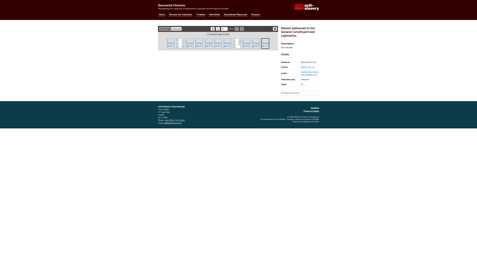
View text (177, 29)
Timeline (200, 14)
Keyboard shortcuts (291, 93)
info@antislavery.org (172, 123)
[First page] (213, 29)
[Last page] (242, 29)
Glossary (255, 14)
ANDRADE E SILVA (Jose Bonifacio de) (309, 73)
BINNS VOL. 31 (308, 67)
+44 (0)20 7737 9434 (174, 120)
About (162, 14)
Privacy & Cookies (311, 111)
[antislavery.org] (306, 6)
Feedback (315, 108)
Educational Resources (235, 14)
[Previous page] (218, 29)
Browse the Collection (180, 14)
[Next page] (237, 29)
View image (165, 29)
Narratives (214, 14)
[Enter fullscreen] (275, 29)
